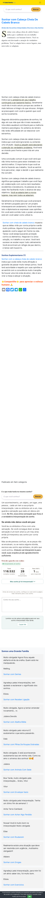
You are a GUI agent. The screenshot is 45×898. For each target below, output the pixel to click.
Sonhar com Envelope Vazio (15, 792)
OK (29, 896)
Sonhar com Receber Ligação (16, 699)
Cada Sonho (8, 2)
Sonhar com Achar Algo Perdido (17, 814)
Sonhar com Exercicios (13, 885)
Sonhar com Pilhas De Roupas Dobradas (21, 744)
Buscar (36, 9)
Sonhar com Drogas (12, 862)
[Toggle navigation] (40, 2)
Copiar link (22, 624)
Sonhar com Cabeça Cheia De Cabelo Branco (20, 21)
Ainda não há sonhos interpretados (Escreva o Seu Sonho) (22, 28)
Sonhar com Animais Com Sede (17, 770)
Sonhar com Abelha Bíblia (14, 722)
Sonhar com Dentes (12, 674)
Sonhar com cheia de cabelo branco (19, 223)
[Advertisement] (22, 72)
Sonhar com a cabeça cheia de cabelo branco (22, 259)
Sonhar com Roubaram (13, 837)
